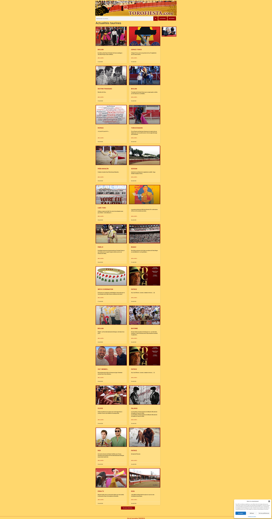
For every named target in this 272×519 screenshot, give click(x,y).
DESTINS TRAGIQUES (105, 89)
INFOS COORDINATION (105, 289)
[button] (269, 501)
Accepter (240, 513)
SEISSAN (134, 169)
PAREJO (100, 247)
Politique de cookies (252, 516)
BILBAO (133, 247)
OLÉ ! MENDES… (103, 369)
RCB (99, 450)
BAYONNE (134, 328)
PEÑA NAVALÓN (103, 169)
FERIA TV (101, 491)
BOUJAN (100, 49)
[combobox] (124, 18)
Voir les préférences (264, 513)
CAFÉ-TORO (102, 208)
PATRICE (101, 128)
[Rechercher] (155, 18)
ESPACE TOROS (136, 49)
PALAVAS (134, 408)
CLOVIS (100, 408)
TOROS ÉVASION (137, 128)
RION (133, 491)
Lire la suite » (101, 97)
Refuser (252, 513)
